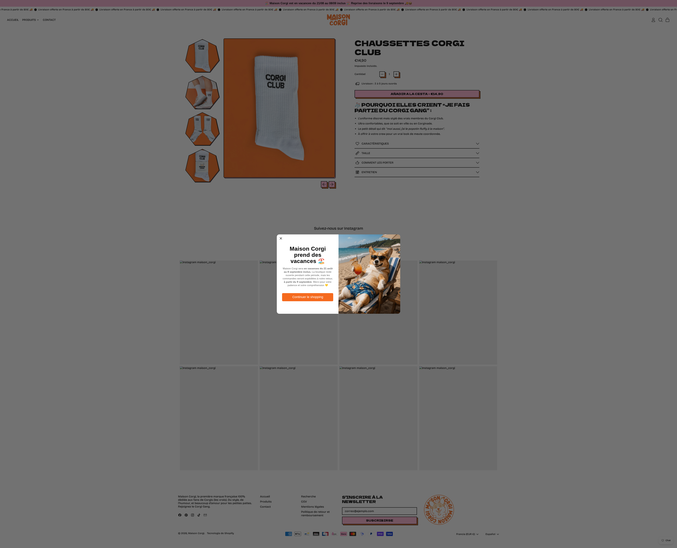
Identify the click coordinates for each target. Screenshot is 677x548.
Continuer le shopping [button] (307, 297)
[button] (280, 238)
